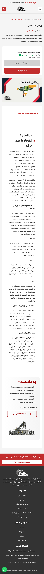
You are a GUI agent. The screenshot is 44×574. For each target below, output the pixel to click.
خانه (41, 20)
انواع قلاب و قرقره (22, 504)
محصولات (34, 20)
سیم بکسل (22, 495)
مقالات (22, 536)
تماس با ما (22, 540)
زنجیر (22, 500)
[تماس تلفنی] (4, 9)
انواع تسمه (22, 508)
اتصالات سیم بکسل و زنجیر (22, 512)
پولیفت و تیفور (22, 517)
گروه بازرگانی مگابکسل (27, 228)
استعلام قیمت (22, 70)
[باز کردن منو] (40, 9)
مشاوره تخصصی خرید (22, 63)
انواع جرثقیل (26, 20)
